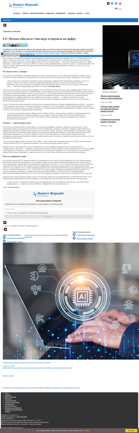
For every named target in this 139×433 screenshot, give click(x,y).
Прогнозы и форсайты (110, 92)
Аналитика (7, 31)
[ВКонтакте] (4, 45)
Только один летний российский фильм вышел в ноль (110, 108)
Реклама (79, 13)
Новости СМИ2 (8, 376)
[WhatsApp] (21, 45)
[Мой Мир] (10, 45)
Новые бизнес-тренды (85, 238)
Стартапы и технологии (85, 235)
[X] (12, 45)
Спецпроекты (60, 13)
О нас (7, 393)
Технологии (16, 31)
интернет (35, 235)
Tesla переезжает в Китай (25, 388)
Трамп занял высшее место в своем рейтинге (111, 97)
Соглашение (86, 430)
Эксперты (16, 13)
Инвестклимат (7, 20)
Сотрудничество (10, 400)
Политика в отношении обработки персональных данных (13, 409)
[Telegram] (27, 45)
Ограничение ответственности (11, 405)
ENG (120, 9)
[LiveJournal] (15, 45)
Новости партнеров (37, 13)
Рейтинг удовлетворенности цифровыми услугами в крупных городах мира (31, 53)
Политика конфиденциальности (12, 428)
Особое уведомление (12, 402)
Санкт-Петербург (50, 235)
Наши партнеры (10, 397)
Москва (41, 235)
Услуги (86, 13)
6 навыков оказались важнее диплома (110, 120)
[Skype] (24, 45)
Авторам (8, 395)
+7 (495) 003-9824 (21, 417)
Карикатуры (49, 13)
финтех (58, 235)
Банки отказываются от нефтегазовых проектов (63, 388)
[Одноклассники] (7, 45)
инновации (28, 235)
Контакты (71, 13)
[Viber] (18, 45)
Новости (25, 13)
